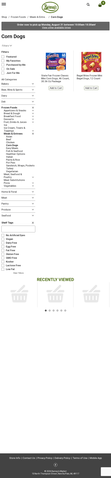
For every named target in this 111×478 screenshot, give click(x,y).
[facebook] (55, 465)
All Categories (9, 79)
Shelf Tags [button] (7, 222)
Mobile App (96, 458)
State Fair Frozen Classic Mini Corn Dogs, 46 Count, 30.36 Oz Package (55, 78)
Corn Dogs (57, 17)
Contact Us (29, 458)
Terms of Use (80, 458)
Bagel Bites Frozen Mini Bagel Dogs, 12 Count (89, 77)
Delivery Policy (62, 458)
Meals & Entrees (38, 17)
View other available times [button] (56, 27)
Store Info (14, 458)
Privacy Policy (44, 458)
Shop (4, 17)
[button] (32, 84)
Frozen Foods (18, 17)
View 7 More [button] (18, 273)
